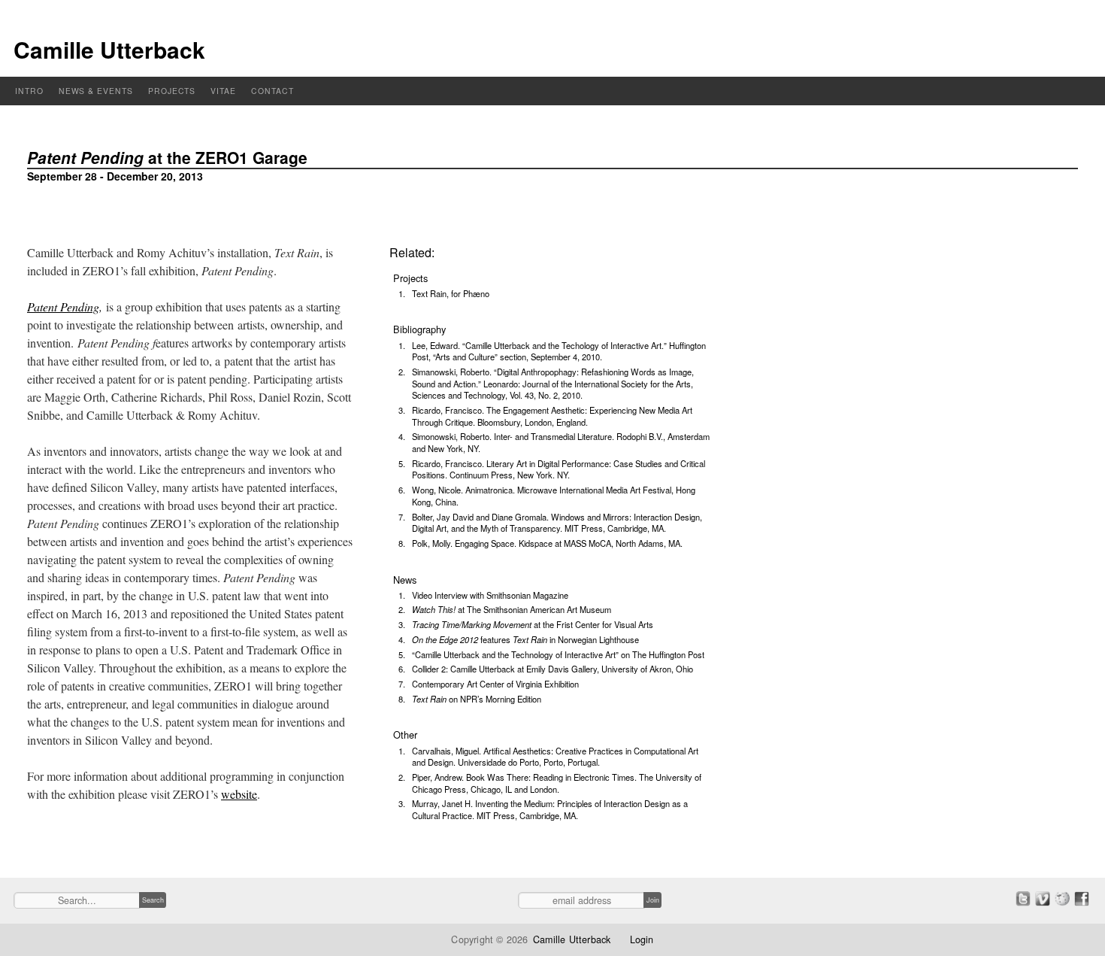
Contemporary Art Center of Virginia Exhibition (495, 684)
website (239, 794)
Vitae (223, 90)
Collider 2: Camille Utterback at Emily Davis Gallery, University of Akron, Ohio (552, 669)
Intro (29, 90)
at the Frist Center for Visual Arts (532, 624)
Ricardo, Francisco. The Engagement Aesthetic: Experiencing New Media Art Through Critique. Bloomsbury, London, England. (552, 416)
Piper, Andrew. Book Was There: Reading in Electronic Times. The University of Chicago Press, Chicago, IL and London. (556, 783)
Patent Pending (63, 306)
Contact (272, 90)
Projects (172, 90)
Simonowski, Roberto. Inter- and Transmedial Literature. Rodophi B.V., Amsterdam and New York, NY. (561, 442)
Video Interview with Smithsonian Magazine (490, 595)
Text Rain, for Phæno (450, 293)
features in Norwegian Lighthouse (525, 639)
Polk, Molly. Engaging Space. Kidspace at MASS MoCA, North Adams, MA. (547, 543)
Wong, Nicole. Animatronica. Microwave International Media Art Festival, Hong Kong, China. (553, 496)
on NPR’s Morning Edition (476, 699)
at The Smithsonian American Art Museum (511, 609)
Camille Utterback (109, 49)
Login (642, 939)
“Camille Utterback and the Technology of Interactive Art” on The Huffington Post (558, 654)
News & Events (96, 90)
